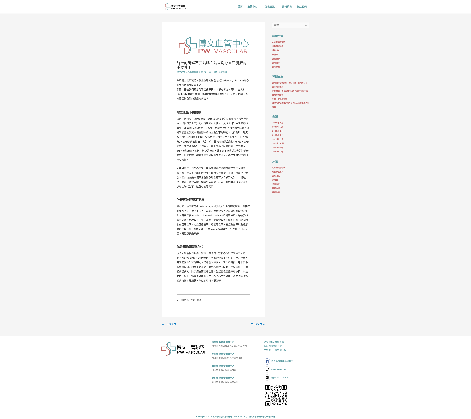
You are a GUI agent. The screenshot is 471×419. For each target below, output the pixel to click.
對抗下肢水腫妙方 (279, 99)
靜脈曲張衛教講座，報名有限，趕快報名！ (289, 83)
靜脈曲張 (276, 63)
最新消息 (276, 50)
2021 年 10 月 (278, 143)
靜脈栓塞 (276, 67)
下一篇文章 (258, 324)
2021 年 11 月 (277, 139)
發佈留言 (181, 72)
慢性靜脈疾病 (277, 46)
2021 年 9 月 (277, 147)
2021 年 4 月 (277, 151)
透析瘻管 (276, 59)
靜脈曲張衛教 (277, 87)
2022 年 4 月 (277, 131)
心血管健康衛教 (195, 72)
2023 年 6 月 (277, 122)
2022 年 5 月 (277, 127)
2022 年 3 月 (277, 135)
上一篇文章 (169, 324)
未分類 (207, 72)
